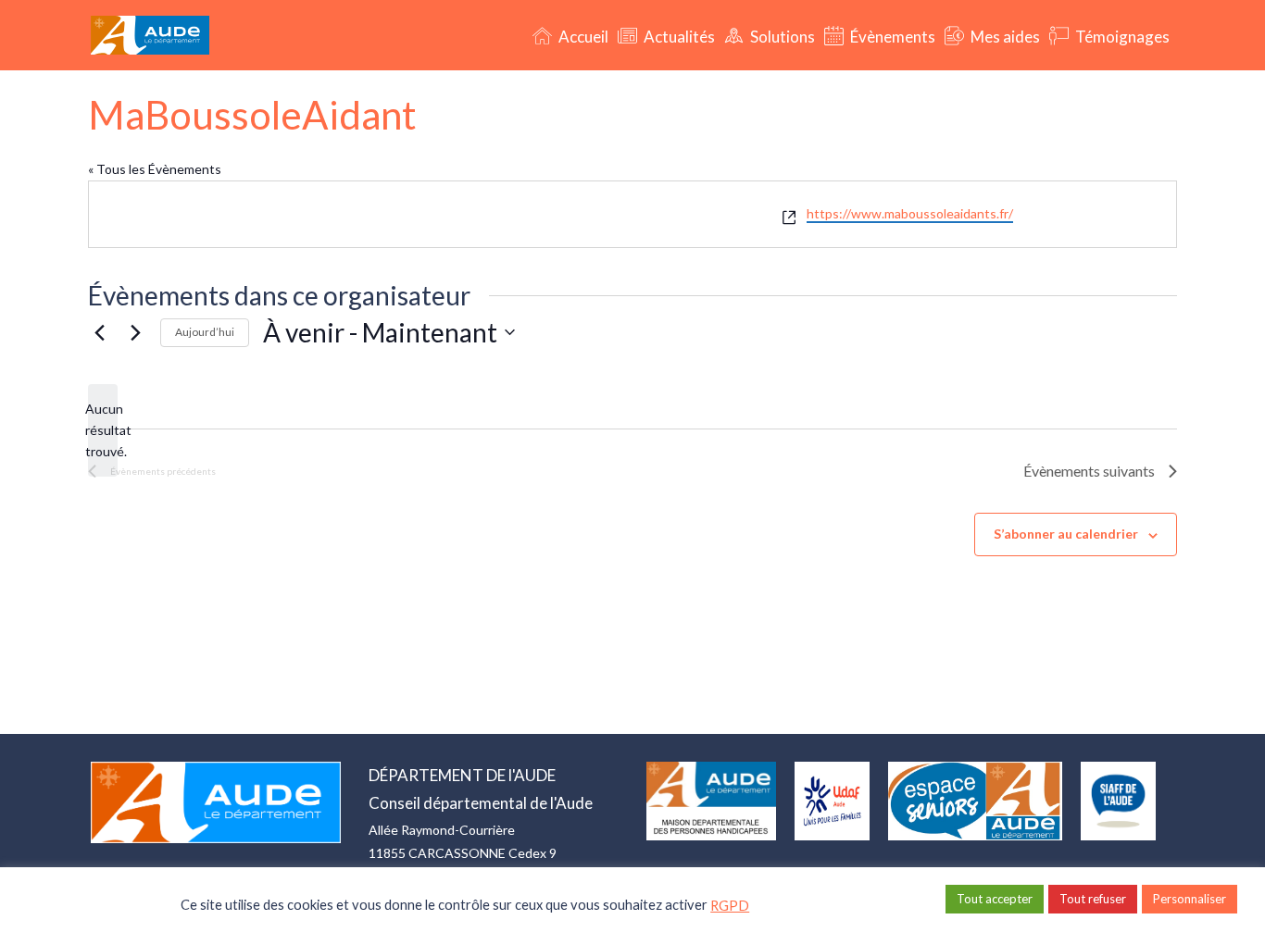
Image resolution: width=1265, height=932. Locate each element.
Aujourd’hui (204, 332)
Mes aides (1004, 36)
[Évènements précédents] (99, 332)
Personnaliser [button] (1189, 898)
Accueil (582, 36)
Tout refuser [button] (1092, 898)
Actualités (678, 36)
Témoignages (1121, 36)
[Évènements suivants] (135, 332)
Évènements (891, 36)
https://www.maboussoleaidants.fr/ (910, 213)
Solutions (781, 36)
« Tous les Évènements (154, 169)
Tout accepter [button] (995, 898)
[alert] (103, 430)
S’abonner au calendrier (1066, 533)
